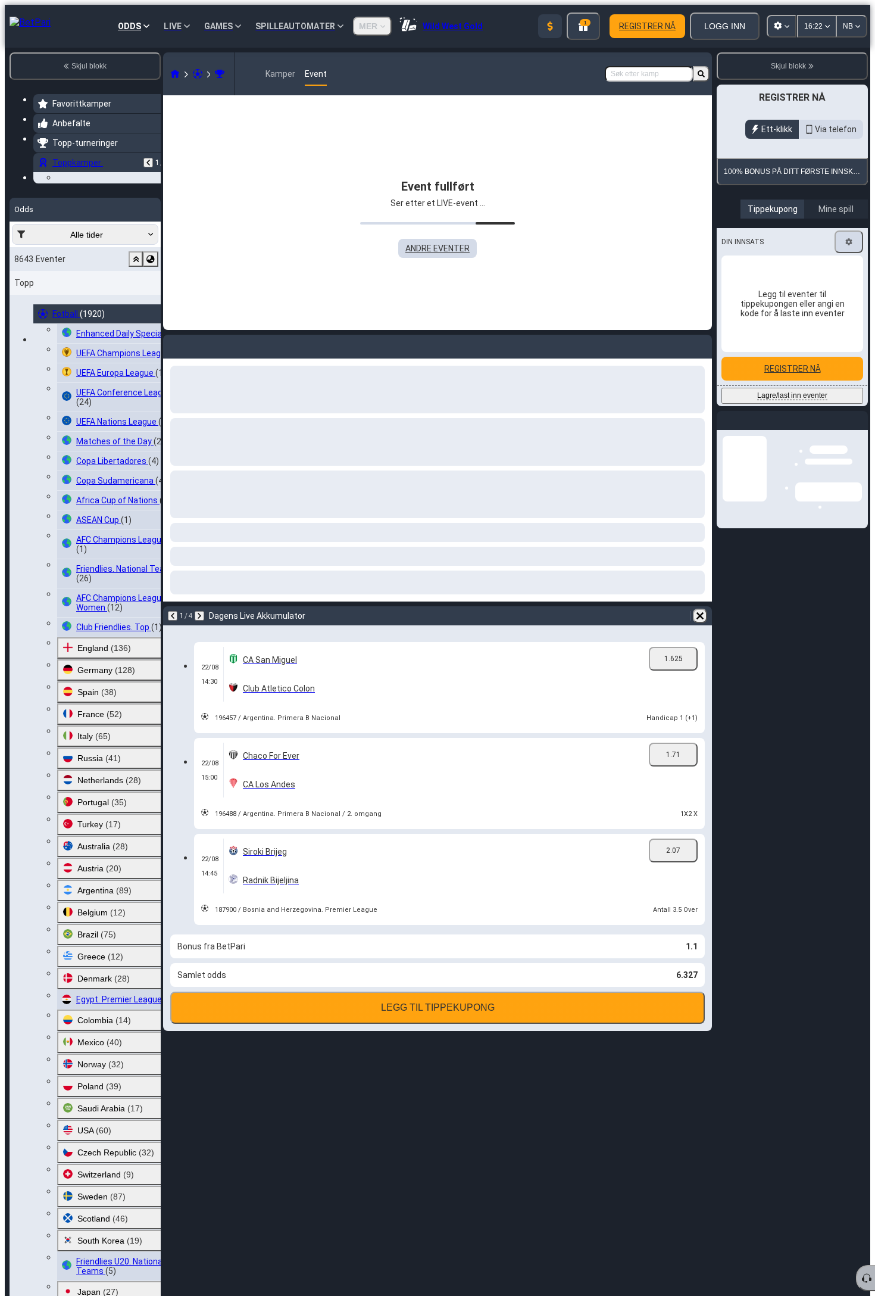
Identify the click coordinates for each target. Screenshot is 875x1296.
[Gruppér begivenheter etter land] (150, 332)
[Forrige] (148, 162)
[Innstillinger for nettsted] (781, 26)
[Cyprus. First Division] (219, 74)
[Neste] (199, 616)
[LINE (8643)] (175, 74)
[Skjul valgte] (136, 332)
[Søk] (701, 74)
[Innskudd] (550, 26)
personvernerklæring (804, 277)
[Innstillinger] (849, 379)
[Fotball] (197, 74)
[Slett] (700, 616)
